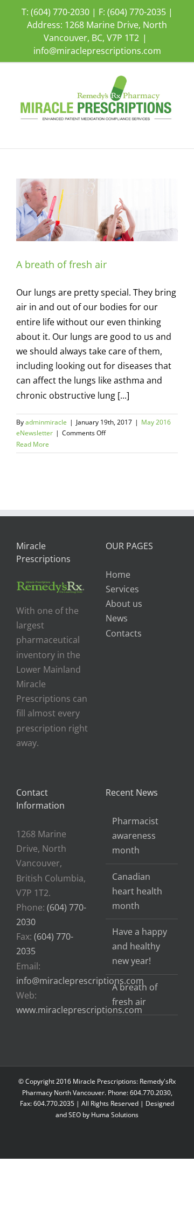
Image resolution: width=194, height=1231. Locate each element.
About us (124, 604)
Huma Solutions (114, 1114)
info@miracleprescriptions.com (97, 51)
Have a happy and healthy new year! (139, 946)
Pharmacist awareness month (135, 835)
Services (122, 589)
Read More (32, 444)
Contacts (124, 633)
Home (118, 574)
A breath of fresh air (61, 264)
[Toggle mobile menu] (173, 132)
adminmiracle (46, 422)
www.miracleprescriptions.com (79, 1010)
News (117, 618)
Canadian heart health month (137, 891)
